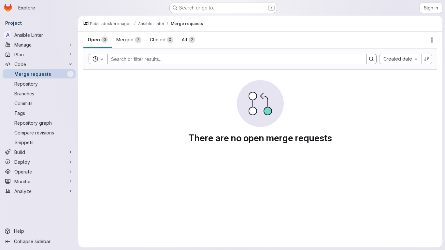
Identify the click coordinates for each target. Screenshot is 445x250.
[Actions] (432, 40)
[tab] (97, 40)
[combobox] (400, 59)
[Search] (371, 59)
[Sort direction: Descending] (427, 59)
